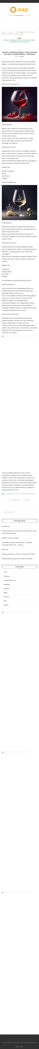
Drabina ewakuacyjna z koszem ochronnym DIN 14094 (18, 554)
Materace (6, 588)
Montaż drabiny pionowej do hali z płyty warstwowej (17, 558)
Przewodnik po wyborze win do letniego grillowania (20, 493)
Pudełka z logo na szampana (10, 538)
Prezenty (6, 596)
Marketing (7, 584)
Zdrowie (6, 605)
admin (22, 56)
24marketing (33, 1042)
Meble (5, 592)
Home (3, 32)
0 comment (26, 500)
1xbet (5, 572)
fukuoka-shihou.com (10, 580)
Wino (19, 49)
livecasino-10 (6, 526)
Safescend (5, 549)
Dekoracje (7, 576)
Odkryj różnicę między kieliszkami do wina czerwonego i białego (19, 53)
